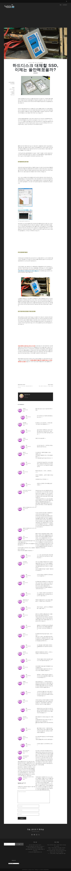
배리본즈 (24, 408)
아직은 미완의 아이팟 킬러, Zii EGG (58, 847)
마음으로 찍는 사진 (26, 599)
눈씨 (23, 470)
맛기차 (50, 849)
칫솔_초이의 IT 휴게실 (35, 829)
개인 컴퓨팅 (40, 62)
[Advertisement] (35, 19)
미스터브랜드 (25, 561)
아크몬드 (24, 438)
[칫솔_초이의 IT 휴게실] (9, 7)
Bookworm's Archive (27, 490)
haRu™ (24, 633)
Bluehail (24, 716)
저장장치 (12, 93)
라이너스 (24, 736)
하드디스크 (12, 94)
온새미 (24, 581)
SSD (13, 90)
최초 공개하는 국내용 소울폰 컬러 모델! (57, 853)
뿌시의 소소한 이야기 (26, 750)
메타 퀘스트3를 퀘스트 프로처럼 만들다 (35, 847)
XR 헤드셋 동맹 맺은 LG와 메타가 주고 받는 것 (35, 846)
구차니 (24, 536)
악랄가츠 (24, 452)
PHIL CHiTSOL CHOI (23, 397)
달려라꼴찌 (24, 422)
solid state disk (12, 89)
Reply (24, 411)
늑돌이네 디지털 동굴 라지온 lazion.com (29, 507)
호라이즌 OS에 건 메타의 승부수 (35, 844)
